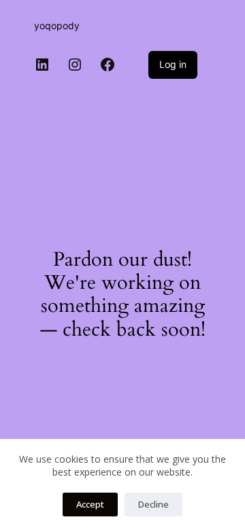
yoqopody (57, 25)
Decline (153, 504)
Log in (172, 64)
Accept (90, 504)
